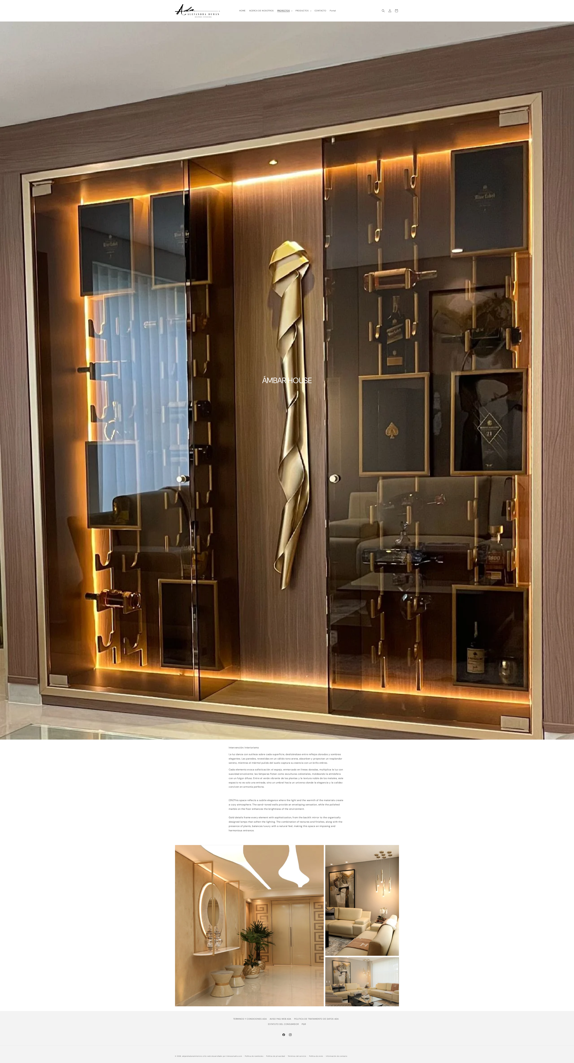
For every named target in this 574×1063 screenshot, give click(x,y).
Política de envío (316, 1056)
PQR (304, 1024)
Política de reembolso (254, 1056)
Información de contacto (336, 1056)
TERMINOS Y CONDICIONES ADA (250, 1019)
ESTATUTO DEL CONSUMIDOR (283, 1024)
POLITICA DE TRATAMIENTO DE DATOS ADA (316, 1019)
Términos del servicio (297, 1056)
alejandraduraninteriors (192, 1056)
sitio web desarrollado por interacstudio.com (222, 1056)
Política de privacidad (275, 1056)
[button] (284, 10)
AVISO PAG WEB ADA (280, 1019)
